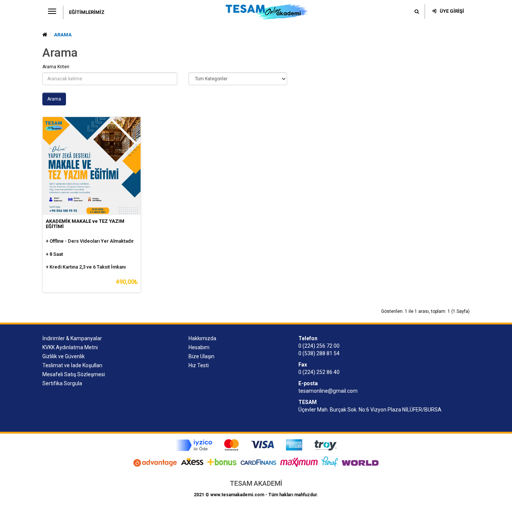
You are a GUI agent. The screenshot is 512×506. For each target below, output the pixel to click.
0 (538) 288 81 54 (319, 353)
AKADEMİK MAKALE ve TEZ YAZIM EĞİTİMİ (85, 223)
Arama (63, 35)
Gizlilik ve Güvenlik (63, 356)
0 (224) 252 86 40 (319, 372)
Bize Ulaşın (201, 356)
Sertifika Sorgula (62, 383)
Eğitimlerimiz (87, 12)
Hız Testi (199, 365)
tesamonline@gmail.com (328, 391)
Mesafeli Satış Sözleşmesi (73, 374)
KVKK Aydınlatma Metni (70, 347)
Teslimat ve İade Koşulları (72, 365)
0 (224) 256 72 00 (319, 346)
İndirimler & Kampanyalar (72, 338)
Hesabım (199, 347)
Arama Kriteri (55, 66)
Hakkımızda (202, 338)
